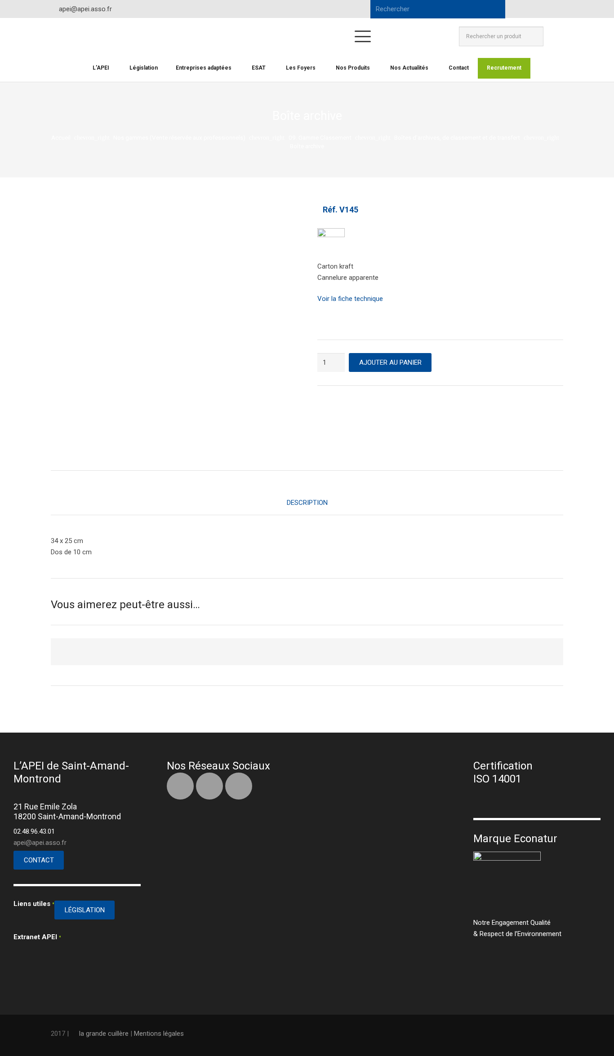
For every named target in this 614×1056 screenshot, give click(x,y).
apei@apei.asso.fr (40, 843)
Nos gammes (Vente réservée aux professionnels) (179, 137)
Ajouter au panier (390, 362)
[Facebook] (523, 9)
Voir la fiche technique (350, 299)
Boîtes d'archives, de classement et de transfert (457, 137)
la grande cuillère (103, 1033)
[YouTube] (555, 9)
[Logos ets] (269, 36)
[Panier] (553, 36)
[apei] (83, 36)
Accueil (61, 137)
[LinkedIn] (539, 9)
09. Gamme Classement (320, 137)
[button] (362, 36)
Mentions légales (159, 1033)
